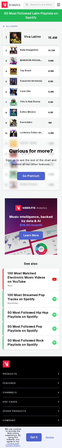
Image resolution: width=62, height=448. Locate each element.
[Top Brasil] (13, 71)
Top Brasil (25, 70)
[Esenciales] (13, 123)
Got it (34, 437)
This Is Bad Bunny (30, 101)
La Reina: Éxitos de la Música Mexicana (31, 132)
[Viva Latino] (15, 38)
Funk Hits (25, 91)
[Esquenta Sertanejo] (13, 81)
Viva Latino (32, 37)
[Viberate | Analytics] (22, 364)
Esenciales (26, 122)
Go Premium (31, 176)
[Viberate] (4, 5)
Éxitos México (28, 112)
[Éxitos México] (13, 112)
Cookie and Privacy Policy (13, 444)
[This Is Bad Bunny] (13, 102)
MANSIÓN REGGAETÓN (31, 60)
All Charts (12, 26)
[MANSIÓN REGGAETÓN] (13, 61)
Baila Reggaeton (29, 50)
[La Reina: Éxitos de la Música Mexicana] (13, 133)
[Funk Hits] (13, 92)
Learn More (31, 235)
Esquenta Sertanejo (31, 81)
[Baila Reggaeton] (13, 50)
